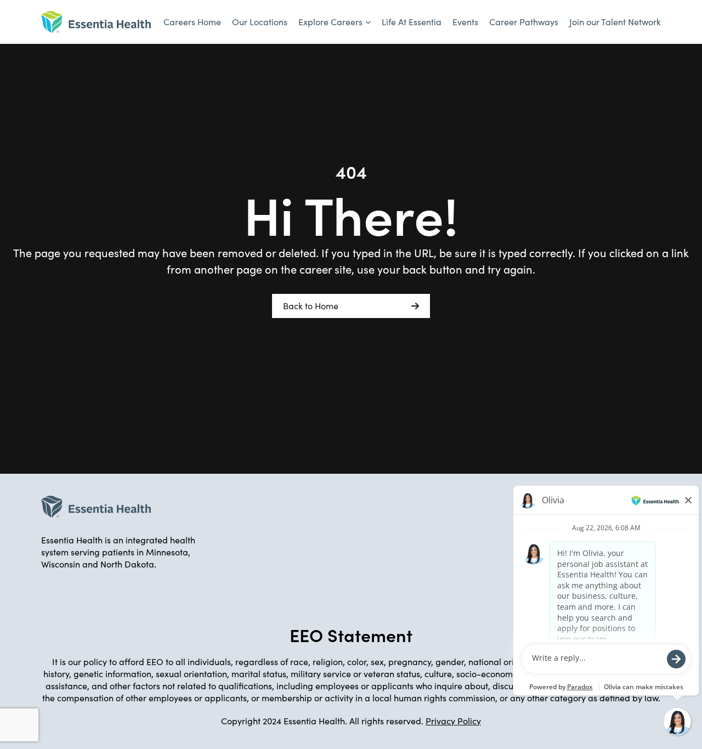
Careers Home (192, 21)
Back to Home (310, 305)
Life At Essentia (411, 21)
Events (465, 21)
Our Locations (259, 21)
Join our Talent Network (615, 21)
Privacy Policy (453, 721)
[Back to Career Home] (96, 22)
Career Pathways (523, 21)
